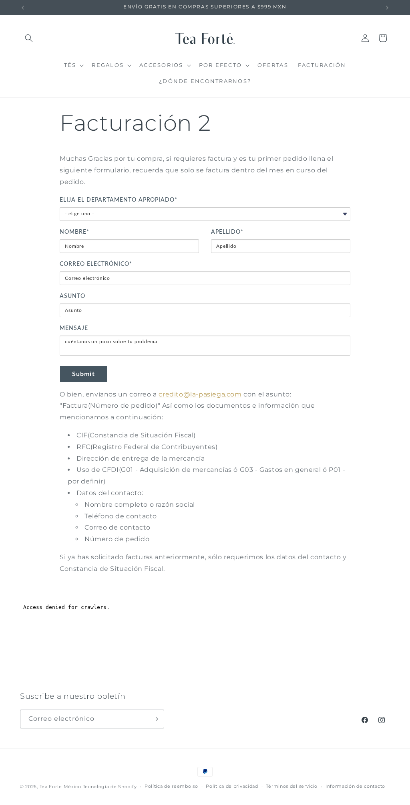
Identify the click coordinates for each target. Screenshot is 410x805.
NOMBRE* (74, 232)
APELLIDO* (227, 232)
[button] (29, 38)
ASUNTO (72, 296)
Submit (83, 374)
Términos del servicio (292, 786)
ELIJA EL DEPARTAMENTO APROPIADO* (118, 200)
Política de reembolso (171, 786)
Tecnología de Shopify (110, 786)
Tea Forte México (60, 786)
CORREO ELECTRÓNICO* (96, 264)
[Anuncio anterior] (23, 7)
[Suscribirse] (155, 719)
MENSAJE (74, 328)
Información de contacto (355, 786)
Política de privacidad (232, 786)
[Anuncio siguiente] (387, 7)
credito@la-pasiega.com (200, 394)
